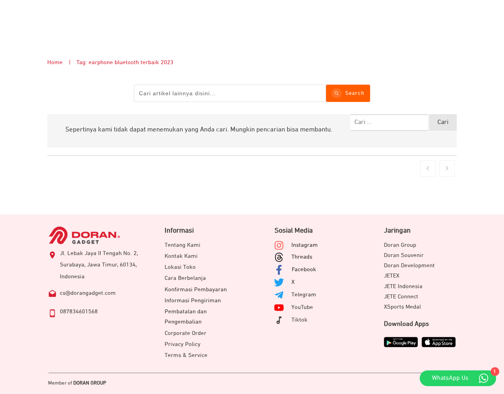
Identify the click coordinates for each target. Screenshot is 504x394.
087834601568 (79, 311)
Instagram (304, 245)
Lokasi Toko (180, 267)
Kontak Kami (181, 256)
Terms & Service (186, 355)
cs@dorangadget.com (88, 293)
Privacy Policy (182, 344)
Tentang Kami (182, 245)
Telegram (303, 295)
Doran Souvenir (404, 255)
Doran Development (409, 265)
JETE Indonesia (403, 286)
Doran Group (400, 245)
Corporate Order (185, 333)
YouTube (302, 307)
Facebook (304, 269)
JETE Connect (401, 297)
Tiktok (299, 320)
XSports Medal (402, 307)
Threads (301, 257)
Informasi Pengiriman (193, 300)
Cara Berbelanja (185, 278)
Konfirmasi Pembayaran (196, 289)
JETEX (391, 276)
